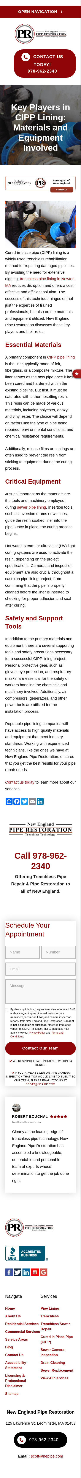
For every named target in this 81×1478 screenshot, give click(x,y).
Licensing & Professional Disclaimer (15, 1381)
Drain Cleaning (53, 1363)
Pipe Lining (50, 1308)
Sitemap (12, 1394)
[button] (76, 374)
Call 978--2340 (40, 861)
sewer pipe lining (31, 507)
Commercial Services (22, 1332)
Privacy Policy (37, 1032)
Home (10, 1308)
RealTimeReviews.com (26, 1122)
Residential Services (22, 1324)
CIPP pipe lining (61, 357)
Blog (9, 1347)
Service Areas (16, 1339)
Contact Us (14, 1355)
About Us (13, 1316)
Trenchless (50, 1316)
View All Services (54, 1378)
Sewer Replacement (57, 1370)
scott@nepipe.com (40, 1084)
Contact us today (19, 782)
